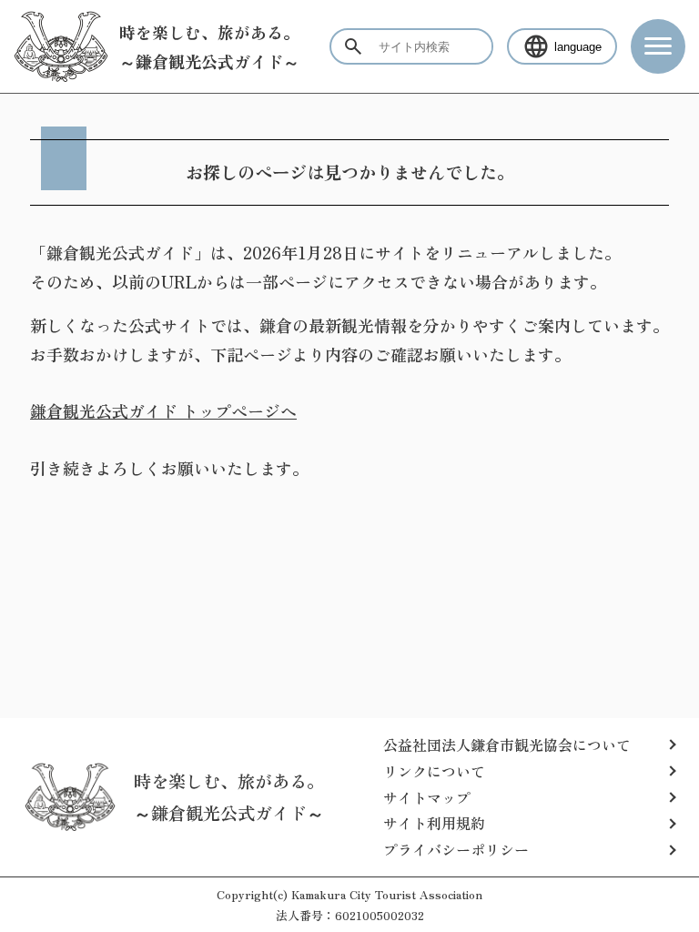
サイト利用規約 (434, 823)
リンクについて (434, 771)
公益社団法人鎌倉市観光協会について (507, 744)
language (578, 47)
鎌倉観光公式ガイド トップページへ (163, 410)
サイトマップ (427, 797)
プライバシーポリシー (456, 849)
